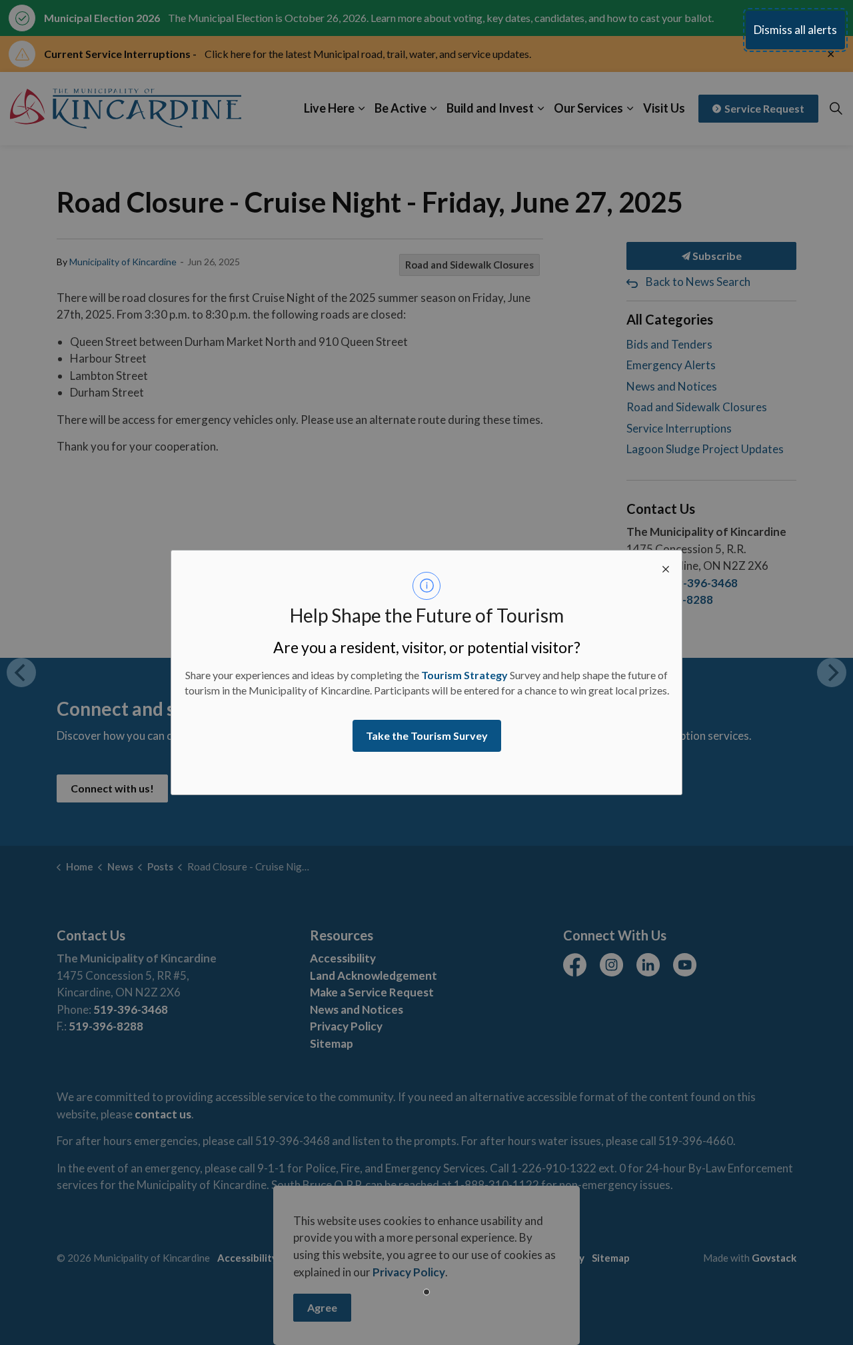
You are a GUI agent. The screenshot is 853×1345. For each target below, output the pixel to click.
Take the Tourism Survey (427, 735)
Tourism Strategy (464, 675)
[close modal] (666, 567)
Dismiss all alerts (795, 30)
